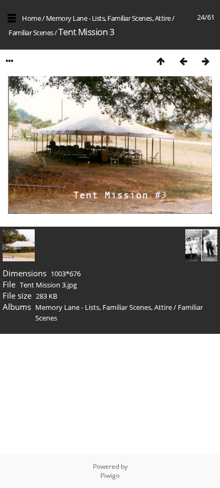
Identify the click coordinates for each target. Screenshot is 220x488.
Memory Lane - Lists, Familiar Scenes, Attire (108, 18)
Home (31, 18)
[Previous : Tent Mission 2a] (183, 61)
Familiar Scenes (31, 32)
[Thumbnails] (161, 61)
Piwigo (110, 475)
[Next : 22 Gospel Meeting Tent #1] (205, 61)
